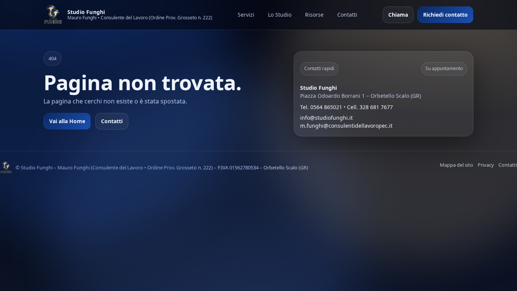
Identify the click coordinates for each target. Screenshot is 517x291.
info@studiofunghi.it (326, 117)
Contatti (347, 14)
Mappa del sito (456, 164)
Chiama (398, 14)
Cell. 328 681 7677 (370, 107)
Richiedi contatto (445, 14)
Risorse (314, 14)
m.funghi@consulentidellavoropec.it (346, 125)
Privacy (486, 164)
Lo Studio (279, 14)
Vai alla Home (67, 121)
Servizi (246, 14)
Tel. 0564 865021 (321, 107)
